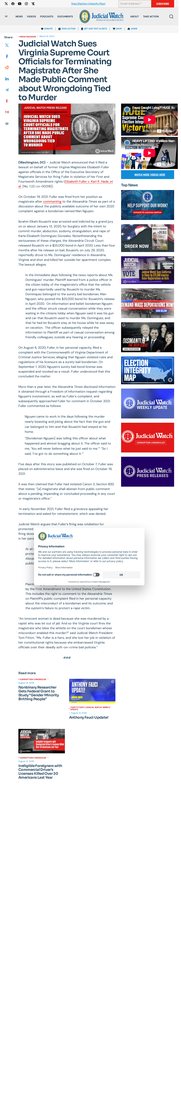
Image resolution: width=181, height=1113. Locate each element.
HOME (134, 28)
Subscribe (162, 3)
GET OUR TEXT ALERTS (95, 28)
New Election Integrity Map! (88, 3)
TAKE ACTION (68, 28)
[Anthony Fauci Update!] (92, 691)
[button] (6, 16)
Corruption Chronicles (33, 679)
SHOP (119, 28)
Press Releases (28, 37)
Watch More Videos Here (149, 174)
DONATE (48, 28)
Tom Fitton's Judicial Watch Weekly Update (90, 708)
